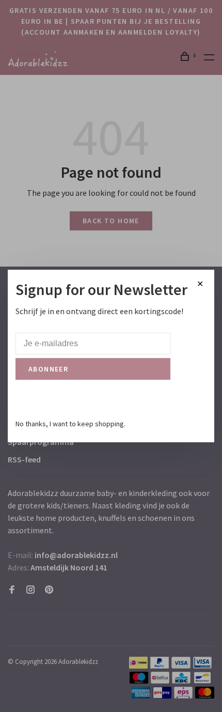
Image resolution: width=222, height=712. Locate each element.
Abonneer (48, 369)
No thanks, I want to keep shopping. (70, 423)
